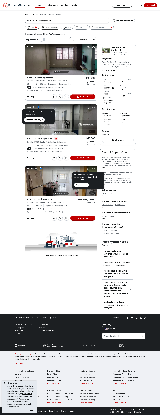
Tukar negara (108, 324)
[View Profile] (30, 47)
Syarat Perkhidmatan (39, 411)
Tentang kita (19, 328)
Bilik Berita (43, 328)
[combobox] (67, 20)
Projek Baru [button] (51, 5)
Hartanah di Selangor (88, 397)
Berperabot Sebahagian (111, 233)
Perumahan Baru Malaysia (124, 371)
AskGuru (18, 374)
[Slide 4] (61, 71)
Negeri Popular (86, 390)
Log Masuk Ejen (119, 393)
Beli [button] (29, 5)
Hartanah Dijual (54, 371)
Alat (114, 390)
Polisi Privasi (27, 394)
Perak (110, 193)
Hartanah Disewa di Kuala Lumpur (60, 393)
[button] (110, 70)
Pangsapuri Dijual (54, 377)
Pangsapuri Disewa (87, 377)
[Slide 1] (55, 71)
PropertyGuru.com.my (23, 354)
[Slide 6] (64, 71)
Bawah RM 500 (107, 205)
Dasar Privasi (54, 411)
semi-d (129, 165)
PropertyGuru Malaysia (24, 371)
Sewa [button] (39, 5)
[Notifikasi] (140, 5)
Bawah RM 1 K (120, 205)
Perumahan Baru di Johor (123, 374)
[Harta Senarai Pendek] (93, 47)
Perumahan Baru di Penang (123, 380)
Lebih (74, 5)
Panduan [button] (65, 5)
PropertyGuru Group (23, 324)
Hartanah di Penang (87, 400)
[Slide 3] (59, 71)
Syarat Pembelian (67, 411)
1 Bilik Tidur (113, 216)
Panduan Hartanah (22, 377)
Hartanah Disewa (87, 371)
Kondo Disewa (85, 374)
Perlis (104, 193)
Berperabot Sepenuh (109, 230)
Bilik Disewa (84, 380)
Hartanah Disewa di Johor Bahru (59, 400)
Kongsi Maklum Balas (46, 331)
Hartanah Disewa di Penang (57, 397)
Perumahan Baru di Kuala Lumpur (125, 377)
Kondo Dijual (52, 374)
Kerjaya (17, 334)
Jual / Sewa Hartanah (121, 397)
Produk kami (19, 331)
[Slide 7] (66, 132)
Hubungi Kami (44, 324)
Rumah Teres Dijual (54, 380)
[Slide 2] (57, 71)
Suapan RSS (117, 400)
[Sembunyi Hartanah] (88, 47)
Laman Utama (31, 14)
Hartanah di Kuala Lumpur (90, 393)
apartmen (121, 165)
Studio (104, 216)
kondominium (111, 165)
